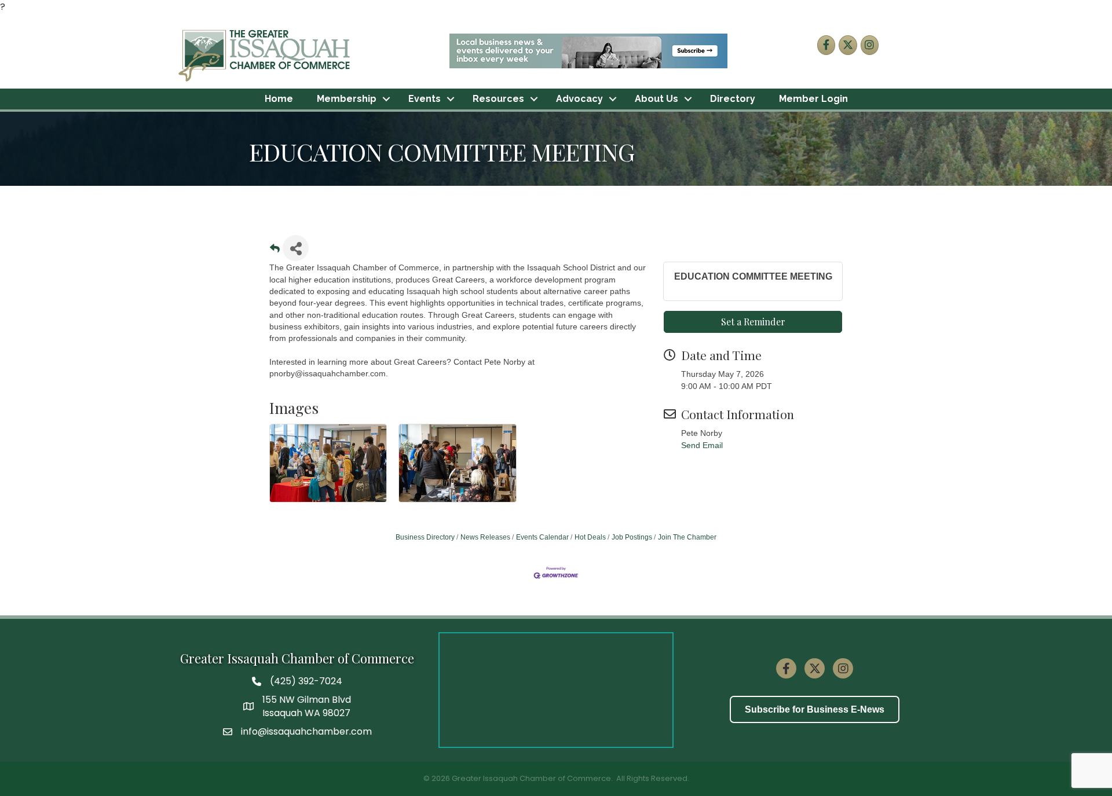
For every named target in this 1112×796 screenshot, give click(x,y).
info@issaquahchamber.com (306, 731)
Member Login (813, 98)
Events (424, 98)
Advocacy (579, 98)
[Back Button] (275, 251)
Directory (732, 98)
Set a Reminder (753, 322)
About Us (656, 98)
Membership (346, 98)
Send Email (702, 445)
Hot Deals (590, 537)
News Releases (485, 537)
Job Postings (632, 537)
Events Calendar (542, 537)
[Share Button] (296, 248)
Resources (498, 98)
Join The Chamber (687, 537)
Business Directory (425, 537)
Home (279, 98)
